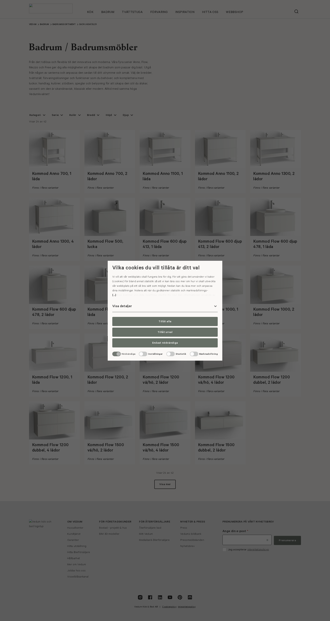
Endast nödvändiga (165, 342)
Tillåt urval (165, 332)
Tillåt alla (165, 321)
